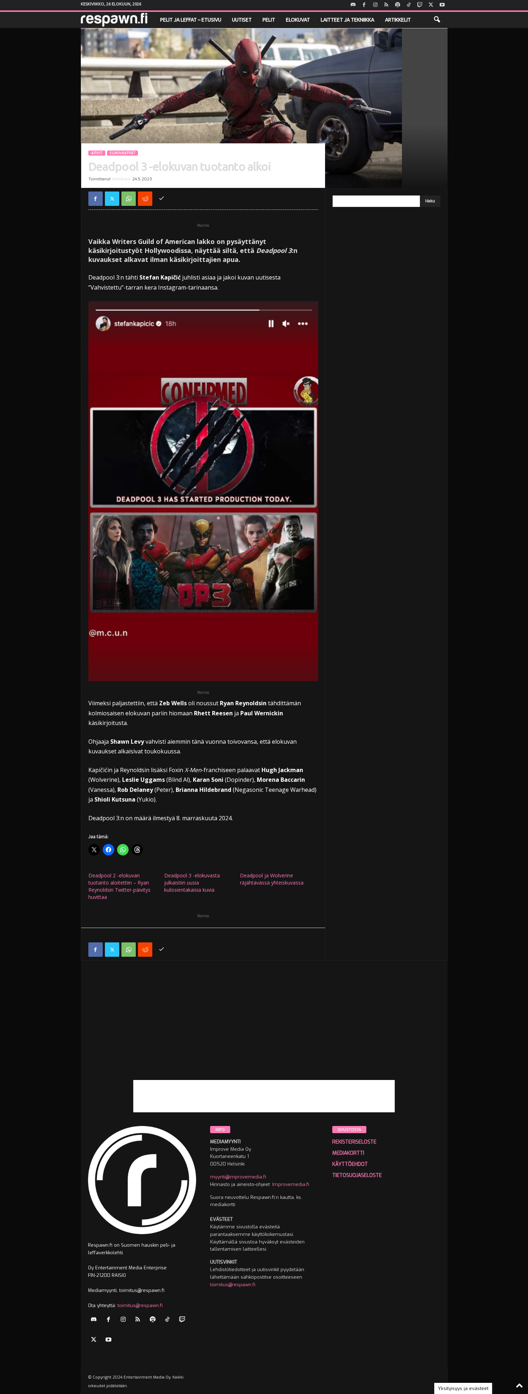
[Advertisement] (264, 1029)
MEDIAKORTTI (348, 1153)
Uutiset (242, 20)
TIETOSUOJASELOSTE (357, 1175)
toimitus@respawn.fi (140, 1305)
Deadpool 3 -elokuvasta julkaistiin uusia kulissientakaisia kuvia (192, 882)
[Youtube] (442, 5)
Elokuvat (298, 20)
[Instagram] (375, 5)
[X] (431, 5)
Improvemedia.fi (290, 1184)
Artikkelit (398, 20)
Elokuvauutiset (122, 153)
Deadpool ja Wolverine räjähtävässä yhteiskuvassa (272, 879)
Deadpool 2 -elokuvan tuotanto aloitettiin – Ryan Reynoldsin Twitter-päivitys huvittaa (119, 886)
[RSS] (386, 5)
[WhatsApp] (128, 198)
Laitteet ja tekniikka (347, 20)
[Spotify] (397, 5)
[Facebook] (364, 5)
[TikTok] (408, 5)
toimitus (120, 179)
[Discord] (353, 5)
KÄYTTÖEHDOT (350, 1164)
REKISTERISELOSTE (354, 1142)
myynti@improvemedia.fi (238, 1177)
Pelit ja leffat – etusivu (190, 20)
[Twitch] (420, 5)
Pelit (269, 20)
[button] (437, 20)
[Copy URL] (161, 198)
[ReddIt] (145, 198)
